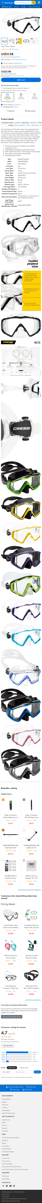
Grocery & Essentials (34, 7)
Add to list (11, 111)
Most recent (11, 1068)
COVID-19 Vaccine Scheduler (10, 1137)
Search (37, 1072)
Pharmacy (5, 1140)
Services (16, 7)
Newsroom (5, 1105)
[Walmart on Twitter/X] (7, 1186)
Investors (4, 1107)
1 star (3, 1061)
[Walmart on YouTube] (10, 1186)
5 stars (3, 1052)
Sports (28, 125)
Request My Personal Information (11, 1166)
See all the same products (33, 1000)
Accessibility (5, 1146)
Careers (4, 1102)
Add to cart (21, 80)
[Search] (33, 3)
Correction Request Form (12, 1017)
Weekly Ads (28, 1089)
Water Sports (35, 125)
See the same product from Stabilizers (29, 890)
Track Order (16, 1089)
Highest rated (24, 1068)
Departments (8, 7)
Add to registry (31, 111)
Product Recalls (6, 1149)
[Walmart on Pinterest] (14, 1186)
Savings (23, 7)
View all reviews (8, 1046)
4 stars (3, 1054)
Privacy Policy (6, 1161)
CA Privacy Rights (7, 1164)
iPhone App (5, 1176)
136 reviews (15, 49)
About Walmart (6, 1099)
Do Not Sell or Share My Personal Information (15, 1169)
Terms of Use (5, 1158)
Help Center (32, 1087)
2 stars (3, 1059)
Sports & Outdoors (20, 125)
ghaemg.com (18, 63)
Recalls (4, 1143)
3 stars (3, 1057)
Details (16, 107)
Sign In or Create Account (15, 1087)
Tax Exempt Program (8, 1152)
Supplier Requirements (8, 1113)
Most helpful (6, 1072)
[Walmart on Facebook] (3, 1186)
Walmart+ (5, 1128)
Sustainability (6, 1110)
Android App (5, 1179)
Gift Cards (5, 1131)
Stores (4, 1122)
